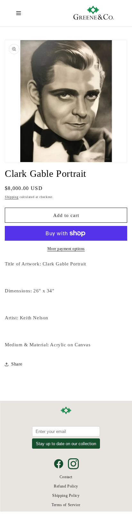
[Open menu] (18, 13)
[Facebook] (58, 463)
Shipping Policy (65, 495)
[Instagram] (73, 463)
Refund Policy (66, 486)
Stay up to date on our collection (66, 443)
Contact (66, 477)
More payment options (66, 248)
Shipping (12, 197)
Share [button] (16, 364)
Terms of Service (66, 505)
